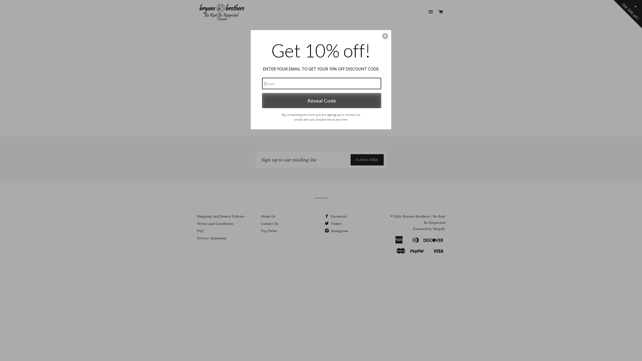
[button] (385, 36)
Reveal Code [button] (321, 101)
